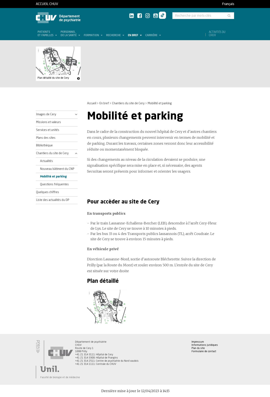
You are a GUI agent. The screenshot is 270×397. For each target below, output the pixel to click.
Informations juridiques (205, 345)
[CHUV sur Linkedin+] (131, 16)
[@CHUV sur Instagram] (147, 16)
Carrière (151, 35)
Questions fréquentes (54, 184)
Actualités (46, 161)
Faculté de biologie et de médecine (60, 377)
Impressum (198, 342)
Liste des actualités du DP (52, 200)
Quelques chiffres (47, 192)
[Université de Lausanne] (60, 369)
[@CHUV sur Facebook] (139, 16)
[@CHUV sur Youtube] (155, 16)
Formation (92, 35)
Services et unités (47, 130)
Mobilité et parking (53, 176)
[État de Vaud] (38, 346)
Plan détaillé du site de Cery (53, 78)
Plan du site (198, 348)
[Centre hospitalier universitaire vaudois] (60, 353)
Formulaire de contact (204, 351)
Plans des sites (45, 137)
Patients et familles (46, 34)
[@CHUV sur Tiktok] (162, 16)
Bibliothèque (44, 145)
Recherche (113, 35)
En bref (133, 35)
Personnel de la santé (69, 34)
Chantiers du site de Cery (128, 103)
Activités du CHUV (217, 34)
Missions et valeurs (48, 122)
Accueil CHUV (47, 4)
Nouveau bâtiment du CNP (57, 169)
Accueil (91, 103)
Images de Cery (46, 114)
